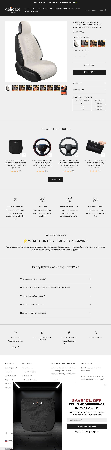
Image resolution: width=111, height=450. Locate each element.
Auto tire (8, 372)
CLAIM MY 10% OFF (86, 426)
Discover (55, 180)
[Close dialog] (105, 385)
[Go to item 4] (29, 88)
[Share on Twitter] (82, 51)
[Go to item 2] (15, 88)
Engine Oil (9, 380)
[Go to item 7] (50, 88)
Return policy (27, 376)
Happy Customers (31, 11)
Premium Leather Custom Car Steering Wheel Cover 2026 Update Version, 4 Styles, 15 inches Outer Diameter (68, 163)
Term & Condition (28, 372)
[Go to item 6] (43, 88)
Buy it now (89, 72)
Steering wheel (11, 368)
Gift (34, 8)
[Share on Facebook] (79, 51)
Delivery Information (30, 380)
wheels (8, 387)
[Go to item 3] (22, 88)
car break (8, 384)
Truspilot (15, 347)
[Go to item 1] (8, 88)
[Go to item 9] (64, 90)
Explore (58, 8)
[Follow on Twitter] (12, 433)
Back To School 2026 (71, 8)
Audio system (10, 376)
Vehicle (27, 8)
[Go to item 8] (57, 88)
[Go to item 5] (36, 88)
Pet (39, 8)
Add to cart (89, 65)
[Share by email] (88, 51)
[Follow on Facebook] (6, 433)
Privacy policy (27, 368)
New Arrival (48, 8)
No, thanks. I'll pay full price (87, 432)
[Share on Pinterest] (85, 51)
